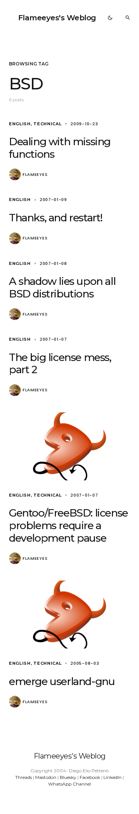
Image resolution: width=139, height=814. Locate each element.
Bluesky (68, 777)
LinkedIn (112, 777)
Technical (47, 123)
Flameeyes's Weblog (57, 17)
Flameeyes (35, 175)
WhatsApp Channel (69, 784)
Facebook (90, 777)
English (20, 123)
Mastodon (45, 777)
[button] (110, 17)
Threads (23, 777)
